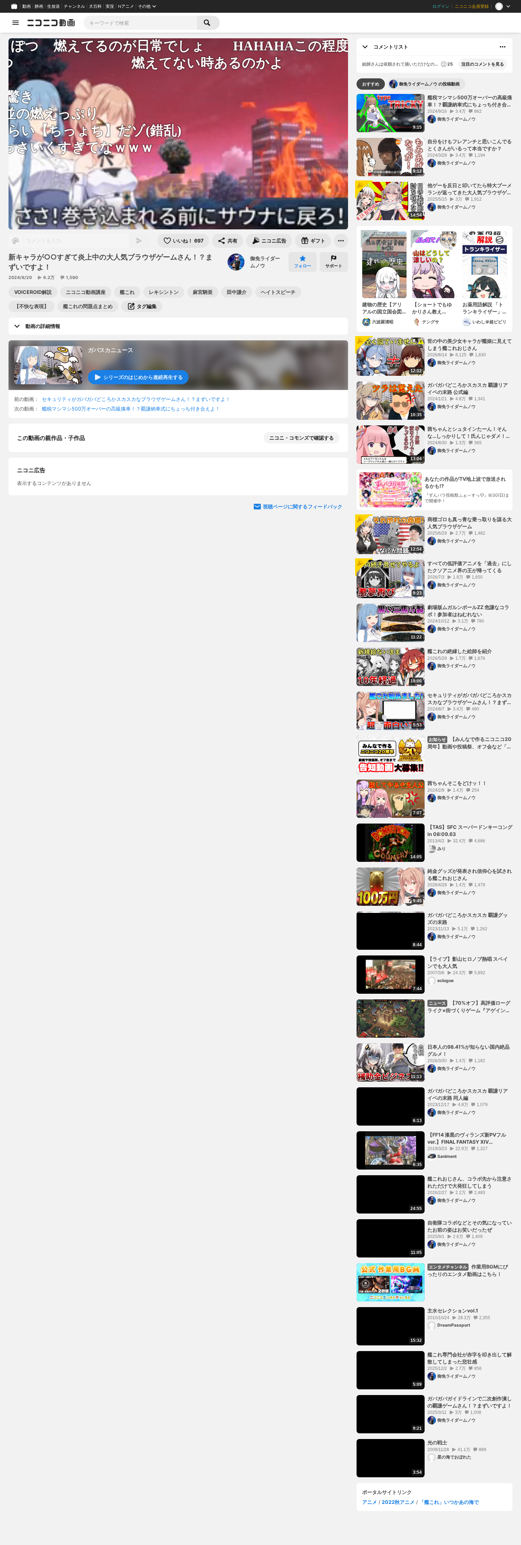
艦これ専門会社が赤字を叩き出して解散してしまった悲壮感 (469, 1358)
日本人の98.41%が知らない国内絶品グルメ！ (468, 1050)
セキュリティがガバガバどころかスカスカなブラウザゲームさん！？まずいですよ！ (136, 399)
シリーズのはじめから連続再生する (143, 377)
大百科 (95, 6)
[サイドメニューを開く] (16, 23)
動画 (26, 6)
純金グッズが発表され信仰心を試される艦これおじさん (469, 874)
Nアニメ (126, 6)
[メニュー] (341, 241)
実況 (110, 6)
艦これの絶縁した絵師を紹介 (459, 651)
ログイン (440, 6)
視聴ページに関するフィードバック (302, 568)
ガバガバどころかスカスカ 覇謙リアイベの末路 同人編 (467, 1094)
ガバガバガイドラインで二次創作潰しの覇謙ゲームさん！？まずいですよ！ (469, 1402)
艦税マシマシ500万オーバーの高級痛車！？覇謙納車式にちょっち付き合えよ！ (131, 409)
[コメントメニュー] (502, 47)
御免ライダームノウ (265, 261)
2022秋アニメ (398, 1502)
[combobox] (140, 23)
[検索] (208, 23)
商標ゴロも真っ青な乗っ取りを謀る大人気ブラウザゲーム (469, 522)
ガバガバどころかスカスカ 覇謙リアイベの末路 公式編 (467, 388)
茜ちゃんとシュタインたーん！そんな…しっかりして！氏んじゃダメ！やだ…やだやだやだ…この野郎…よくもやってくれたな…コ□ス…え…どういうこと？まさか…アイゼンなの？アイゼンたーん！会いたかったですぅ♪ (469, 432)
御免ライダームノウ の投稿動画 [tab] (429, 84)
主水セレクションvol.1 (452, 1310)
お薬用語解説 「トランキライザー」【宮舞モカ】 (483, 308)
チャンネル (74, 6)
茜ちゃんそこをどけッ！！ (457, 783)
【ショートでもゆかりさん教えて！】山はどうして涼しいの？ (432, 308)
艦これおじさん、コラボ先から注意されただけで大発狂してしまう (469, 1182)
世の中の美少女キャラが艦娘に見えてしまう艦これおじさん (469, 344)
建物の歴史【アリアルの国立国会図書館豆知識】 (382, 308)
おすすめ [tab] (370, 84)
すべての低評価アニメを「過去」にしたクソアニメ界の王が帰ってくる (469, 566)
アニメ (369, 1502)
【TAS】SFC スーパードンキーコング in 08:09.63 (469, 830)
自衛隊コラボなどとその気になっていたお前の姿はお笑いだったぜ (469, 1226)
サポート (333, 265)
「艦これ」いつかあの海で (449, 1502)
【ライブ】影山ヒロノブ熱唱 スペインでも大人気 (467, 962)
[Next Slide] (334, 500)
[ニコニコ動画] (51, 22)
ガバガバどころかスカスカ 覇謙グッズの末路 (467, 918)
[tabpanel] (434, 785)
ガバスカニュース (110, 349)
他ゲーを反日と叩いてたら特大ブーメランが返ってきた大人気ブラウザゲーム (469, 189)
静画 (39, 6)
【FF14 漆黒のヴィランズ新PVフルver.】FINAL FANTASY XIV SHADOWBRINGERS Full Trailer (466, 1138)
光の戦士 (437, 1442)
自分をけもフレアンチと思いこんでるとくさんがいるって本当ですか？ (469, 144)
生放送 (53, 6)
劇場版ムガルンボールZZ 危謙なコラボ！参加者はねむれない (468, 610)
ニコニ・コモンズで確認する (301, 438)
